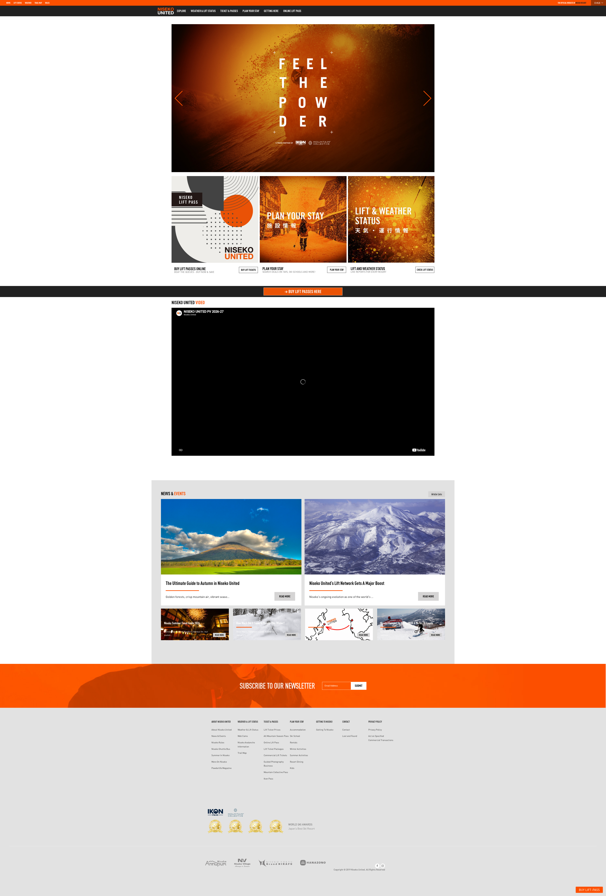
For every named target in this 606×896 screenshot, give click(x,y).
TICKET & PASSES (229, 11)
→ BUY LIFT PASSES (303, 291)
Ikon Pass (268, 778)
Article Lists (436, 494)
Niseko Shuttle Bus (220, 749)
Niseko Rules (217, 742)
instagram (382, 865)
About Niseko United (221, 729)
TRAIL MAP (38, 3)
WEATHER (28, 3)
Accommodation (298, 729)
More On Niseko (219, 761)
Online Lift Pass (271, 742)
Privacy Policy (375, 729)
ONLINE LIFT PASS (292, 11)
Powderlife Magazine (221, 768)
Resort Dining (296, 761)
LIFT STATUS (18, 3)
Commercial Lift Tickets (275, 755)
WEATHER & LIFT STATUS (203, 11)
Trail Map (242, 753)
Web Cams (243, 736)
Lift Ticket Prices (272, 729)
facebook (377, 865)
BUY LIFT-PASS (589, 890)
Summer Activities (299, 755)
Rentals (293, 742)
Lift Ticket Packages (274, 749)
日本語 (597, 3)
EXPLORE (181, 11)
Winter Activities (298, 749)
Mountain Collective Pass (276, 772)
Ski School (295, 736)
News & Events (218, 736)
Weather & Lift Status (248, 729)
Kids (292, 768)
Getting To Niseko (324, 729)
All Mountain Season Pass (276, 736)
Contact (346, 729)
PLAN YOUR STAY (251, 11)
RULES (47, 3)
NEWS (8, 3)
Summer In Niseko (220, 755)
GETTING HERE (271, 11)
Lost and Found (349, 736)
